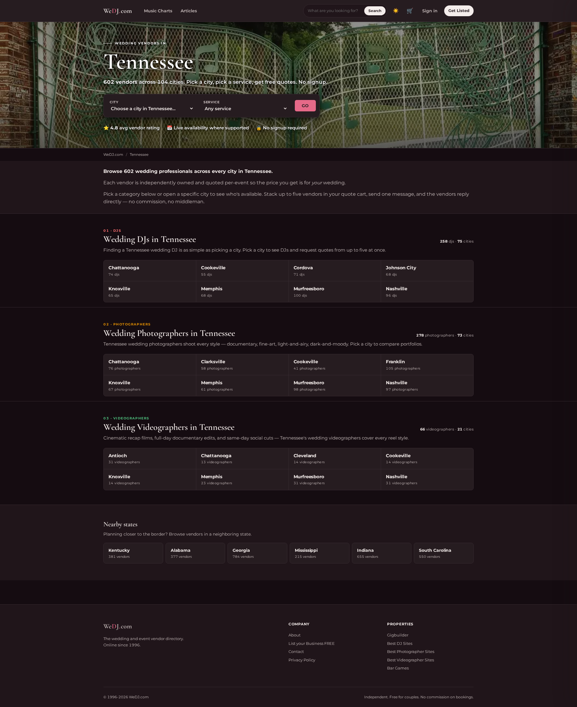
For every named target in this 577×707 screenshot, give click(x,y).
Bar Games (398, 668)
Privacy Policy (301, 659)
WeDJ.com (113, 154)
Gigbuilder (397, 635)
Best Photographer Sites (410, 651)
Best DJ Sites (399, 643)
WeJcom (117, 11)
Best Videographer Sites (410, 659)
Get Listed (458, 10)
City (114, 102)
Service (211, 102)
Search (374, 10)
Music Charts (158, 11)
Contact (296, 651)
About (294, 635)
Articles (189, 11)
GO (305, 105)
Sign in (430, 11)
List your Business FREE (311, 643)
